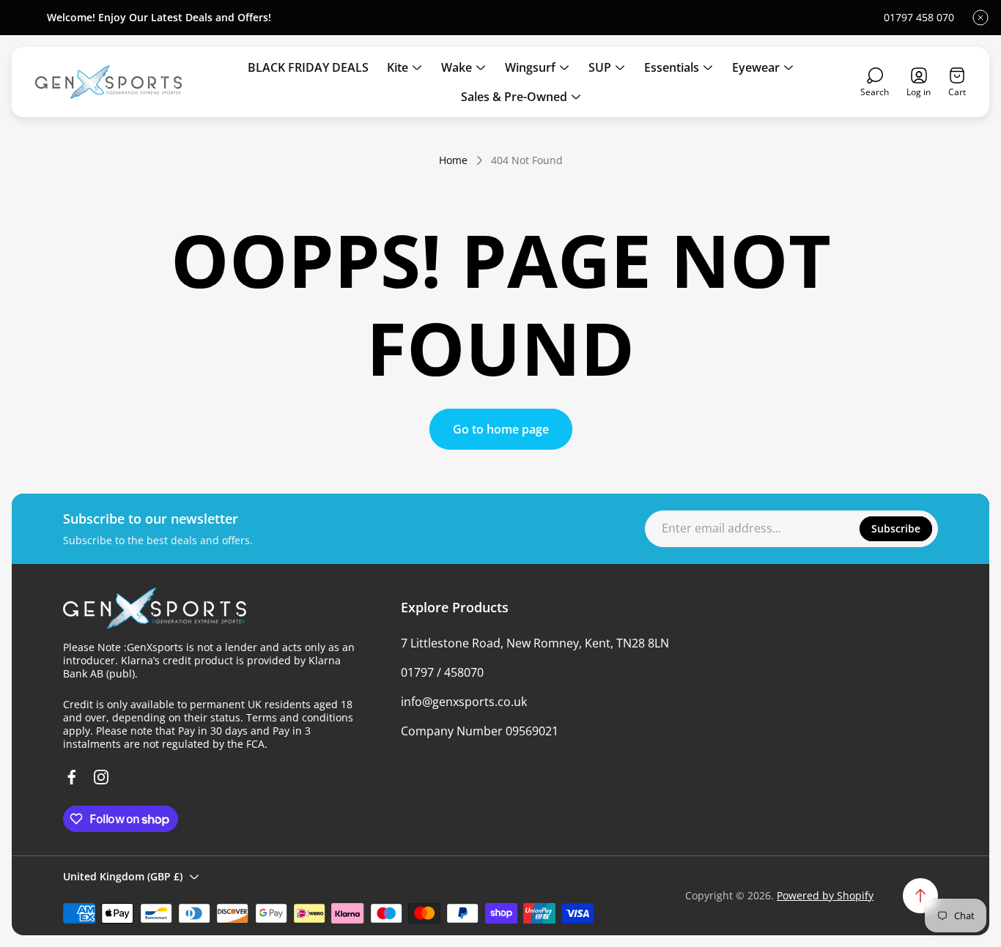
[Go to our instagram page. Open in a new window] (101, 777)
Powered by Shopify (825, 895)
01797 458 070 (919, 17)
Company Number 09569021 (479, 731)
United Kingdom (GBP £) (122, 876)
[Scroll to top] (920, 895)
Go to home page (501, 429)
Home (453, 160)
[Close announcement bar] (980, 17)
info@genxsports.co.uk (464, 702)
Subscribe (895, 528)
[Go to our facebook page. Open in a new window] (72, 777)
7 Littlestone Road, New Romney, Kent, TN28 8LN (535, 643)
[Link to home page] (154, 608)
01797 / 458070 (442, 672)
